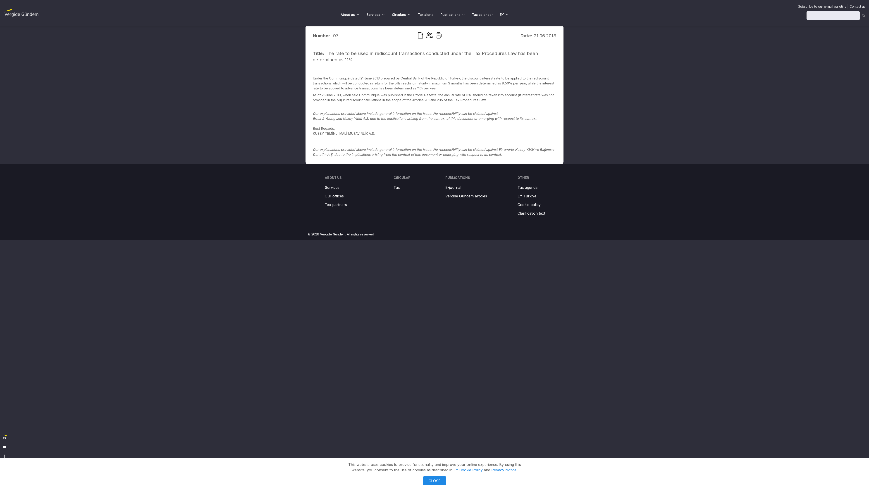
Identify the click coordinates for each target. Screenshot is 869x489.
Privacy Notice (503, 470)
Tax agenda (527, 187)
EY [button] (502, 15)
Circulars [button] (399, 15)
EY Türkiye (527, 196)
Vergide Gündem (332, 234)
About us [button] (348, 15)
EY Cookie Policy (468, 470)
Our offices (334, 196)
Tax (397, 187)
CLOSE (435, 481)
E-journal (453, 187)
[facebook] (4, 456)
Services (332, 187)
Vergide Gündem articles (466, 196)
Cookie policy (529, 204)
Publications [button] (450, 15)
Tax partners (336, 204)
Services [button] (373, 15)
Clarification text (531, 213)
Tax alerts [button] (425, 15)
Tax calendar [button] (482, 15)
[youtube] (4, 447)
